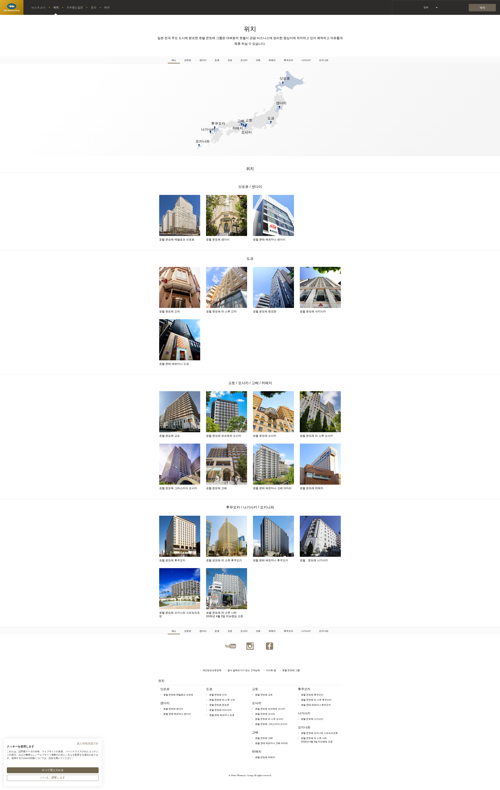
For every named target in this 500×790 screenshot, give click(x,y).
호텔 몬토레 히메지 (311, 488)
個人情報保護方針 (88, 743)
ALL (174, 60)
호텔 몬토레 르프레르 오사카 (223, 435)
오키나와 (323, 60)
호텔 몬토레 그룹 (291, 670)
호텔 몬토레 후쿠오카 (172, 560)
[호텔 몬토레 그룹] (11, 7)
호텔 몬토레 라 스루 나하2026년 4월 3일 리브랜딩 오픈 (224, 614)
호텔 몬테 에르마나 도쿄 (174, 363)
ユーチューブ (230, 646)
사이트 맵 (271, 670)
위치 (56, 7)
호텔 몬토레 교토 (169, 435)
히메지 (272, 60)
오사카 (243, 60)
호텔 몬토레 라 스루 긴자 (221, 311)
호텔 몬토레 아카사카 (313, 311)
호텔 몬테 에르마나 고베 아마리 (272, 488)
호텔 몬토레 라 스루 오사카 (316, 435)
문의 (93, 7)
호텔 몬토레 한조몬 (264, 311)
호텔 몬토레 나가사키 (314, 560)
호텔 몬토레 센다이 (217, 239)
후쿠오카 (288, 60)
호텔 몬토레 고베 (216, 488)
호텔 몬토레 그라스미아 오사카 (178, 488)
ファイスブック (269, 646)
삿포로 (187, 60)
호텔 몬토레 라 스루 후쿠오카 (224, 560)
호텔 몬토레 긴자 (169, 311)
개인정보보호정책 (212, 670)
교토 (230, 60)
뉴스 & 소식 (38, 7)
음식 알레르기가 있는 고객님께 (244, 670)
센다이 (202, 60)
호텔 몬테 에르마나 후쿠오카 (270, 560)
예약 (107, 7)
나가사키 (306, 60)
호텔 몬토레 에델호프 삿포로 (176, 239)
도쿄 (217, 60)
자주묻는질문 (75, 7)
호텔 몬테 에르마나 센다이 (269, 239)
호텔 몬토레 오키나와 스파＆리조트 (179, 614)
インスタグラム (250, 646)
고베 (258, 60)
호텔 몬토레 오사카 (264, 435)
